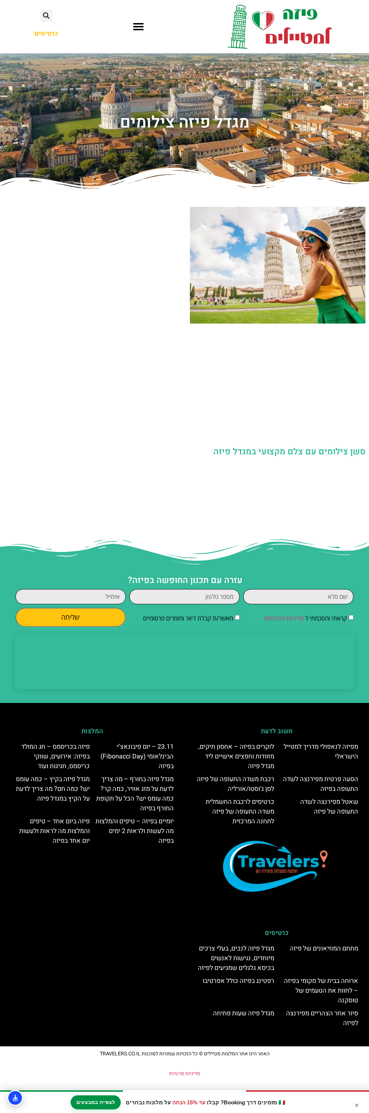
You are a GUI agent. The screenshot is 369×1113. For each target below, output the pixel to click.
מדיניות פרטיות (184, 1073)
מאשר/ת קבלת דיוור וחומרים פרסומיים (188, 618)
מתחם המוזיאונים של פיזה (324, 948)
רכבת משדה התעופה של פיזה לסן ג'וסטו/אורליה (235, 784)
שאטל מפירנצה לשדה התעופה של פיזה (329, 806)
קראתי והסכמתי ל (305, 618)
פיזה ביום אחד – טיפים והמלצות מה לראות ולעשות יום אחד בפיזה (54, 831)
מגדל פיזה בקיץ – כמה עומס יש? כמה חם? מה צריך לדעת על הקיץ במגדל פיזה (53, 788)
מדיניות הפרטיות (284, 618)
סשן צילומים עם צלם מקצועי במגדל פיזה (289, 451)
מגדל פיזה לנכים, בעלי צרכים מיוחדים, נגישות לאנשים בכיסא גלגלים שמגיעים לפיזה (236, 958)
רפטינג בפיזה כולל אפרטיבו (238, 981)
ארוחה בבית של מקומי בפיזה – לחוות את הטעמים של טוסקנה (321, 990)
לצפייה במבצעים (95, 1102)
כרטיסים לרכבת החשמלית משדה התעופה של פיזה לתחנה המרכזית (240, 811)
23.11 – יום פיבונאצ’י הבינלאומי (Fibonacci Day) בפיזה (137, 756)
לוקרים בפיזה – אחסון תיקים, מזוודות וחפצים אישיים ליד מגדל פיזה (236, 756)
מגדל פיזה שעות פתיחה (243, 1013)
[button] (138, 26)
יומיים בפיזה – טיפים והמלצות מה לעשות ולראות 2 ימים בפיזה (134, 831)
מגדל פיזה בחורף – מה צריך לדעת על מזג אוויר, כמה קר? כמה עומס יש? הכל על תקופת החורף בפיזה (135, 793)
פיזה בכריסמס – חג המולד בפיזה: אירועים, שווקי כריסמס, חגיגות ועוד (55, 756)
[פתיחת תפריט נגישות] (15, 1098)
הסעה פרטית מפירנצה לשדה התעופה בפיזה (320, 784)
